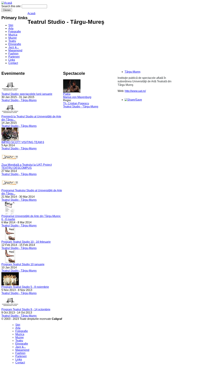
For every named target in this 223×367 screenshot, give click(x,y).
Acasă (31, 13)
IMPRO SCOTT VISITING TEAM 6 (22, 142)
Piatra (66, 93)
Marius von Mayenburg (77, 97)
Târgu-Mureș (132, 71)
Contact (13, 63)
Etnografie (14, 44)
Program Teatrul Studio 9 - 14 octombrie (25, 309)
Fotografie (14, 31)
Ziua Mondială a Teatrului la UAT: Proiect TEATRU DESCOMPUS (26, 166)
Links (11, 59)
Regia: (67, 100)
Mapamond (15, 50)
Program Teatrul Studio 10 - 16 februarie (26, 241)
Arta (10, 28)
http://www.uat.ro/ (135, 90)
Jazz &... (13, 47)
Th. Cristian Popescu (76, 103)
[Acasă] (6, 2)
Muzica (12, 34)
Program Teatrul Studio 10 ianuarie (22, 264)
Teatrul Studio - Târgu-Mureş (19, 100)
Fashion (13, 53)
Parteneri (14, 56)
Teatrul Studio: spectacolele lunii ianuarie (26, 93)
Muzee (12, 37)
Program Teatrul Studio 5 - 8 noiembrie (25, 286)
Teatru (12, 40)
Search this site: (11, 6)
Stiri (10, 25)
